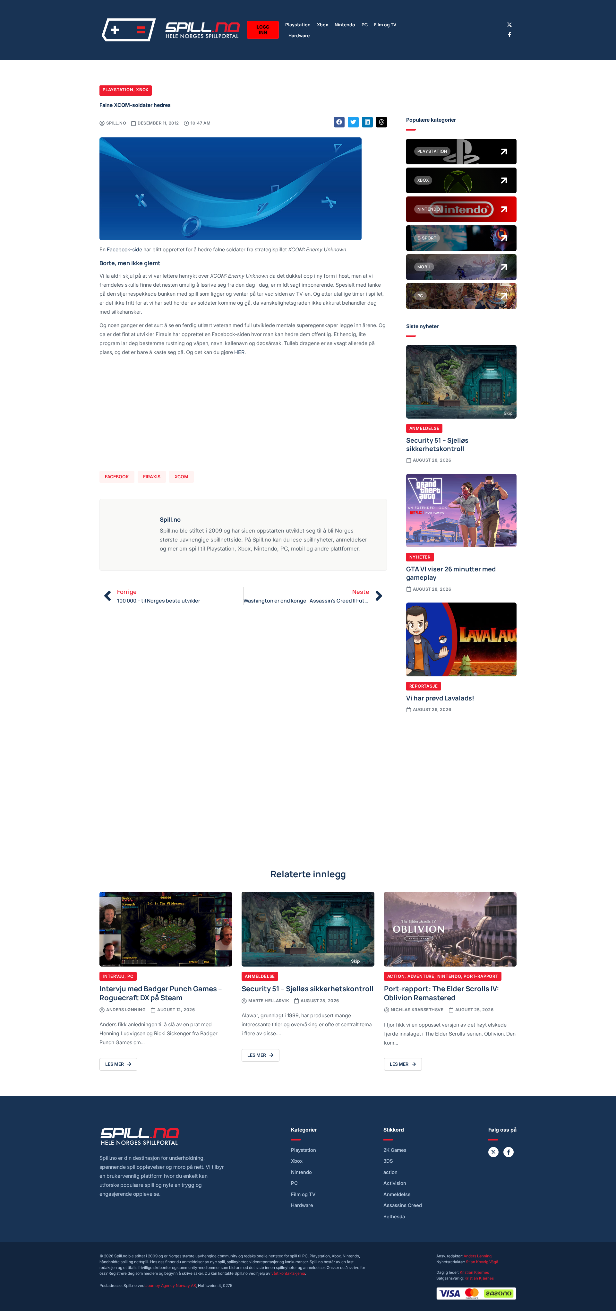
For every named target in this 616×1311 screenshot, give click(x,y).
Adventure (420, 976)
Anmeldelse (424, 428)
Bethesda (394, 1216)
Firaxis (151, 476)
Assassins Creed (402, 1205)
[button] (339, 122)
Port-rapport (481, 976)
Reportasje (423, 686)
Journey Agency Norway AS (170, 1285)
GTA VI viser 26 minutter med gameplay (451, 573)
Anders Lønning (478, 1256)
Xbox (322, 24)
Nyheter (420, 557)
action (390, 1172)
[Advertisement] (243, 411)
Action (396, 976)
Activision (394, 1183)
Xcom (181, 476)
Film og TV (385, 24)
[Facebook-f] (509, 34)
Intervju (113, 976)
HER (239, 352)
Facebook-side (124, 249)
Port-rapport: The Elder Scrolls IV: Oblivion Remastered (441, 993)
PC (365, 24)
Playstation (298, 24)
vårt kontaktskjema (288, 1273)
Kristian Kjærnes (474, 1272)
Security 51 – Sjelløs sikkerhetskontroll (437, 444)
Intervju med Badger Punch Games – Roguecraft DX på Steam (160, 993)
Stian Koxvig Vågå (482, 1261)
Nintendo (345, 24)
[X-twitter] (509, 24)
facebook (117, 476)
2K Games (394, 1150)
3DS (388, 1161)
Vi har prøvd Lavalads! (440, 697)
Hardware (299, 35)
